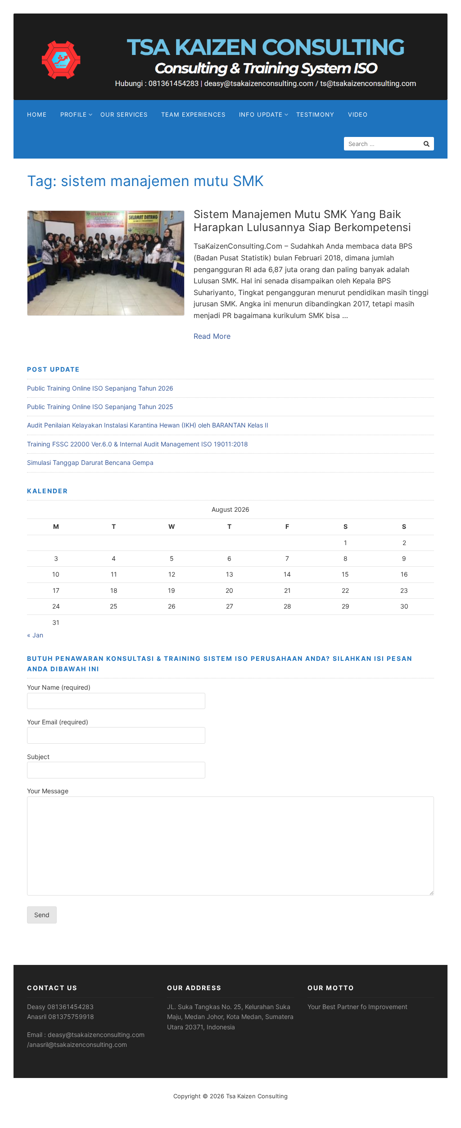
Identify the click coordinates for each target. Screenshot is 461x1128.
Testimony (315, 114)
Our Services (124, 114)
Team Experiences (193, 114)
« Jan (35, 635)
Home (37, 114)
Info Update (261, 114)
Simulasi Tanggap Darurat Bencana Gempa (90, 462)
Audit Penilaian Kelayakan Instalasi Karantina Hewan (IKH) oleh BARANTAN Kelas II (147, 425)
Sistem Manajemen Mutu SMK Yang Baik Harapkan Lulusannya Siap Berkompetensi (302, 221)
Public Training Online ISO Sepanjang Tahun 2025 (100, 406)
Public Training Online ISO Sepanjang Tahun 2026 (100, 388)
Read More (212, 336)
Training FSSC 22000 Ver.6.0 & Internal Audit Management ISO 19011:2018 (137, 444)
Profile (73, 114)
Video (358, 114)
